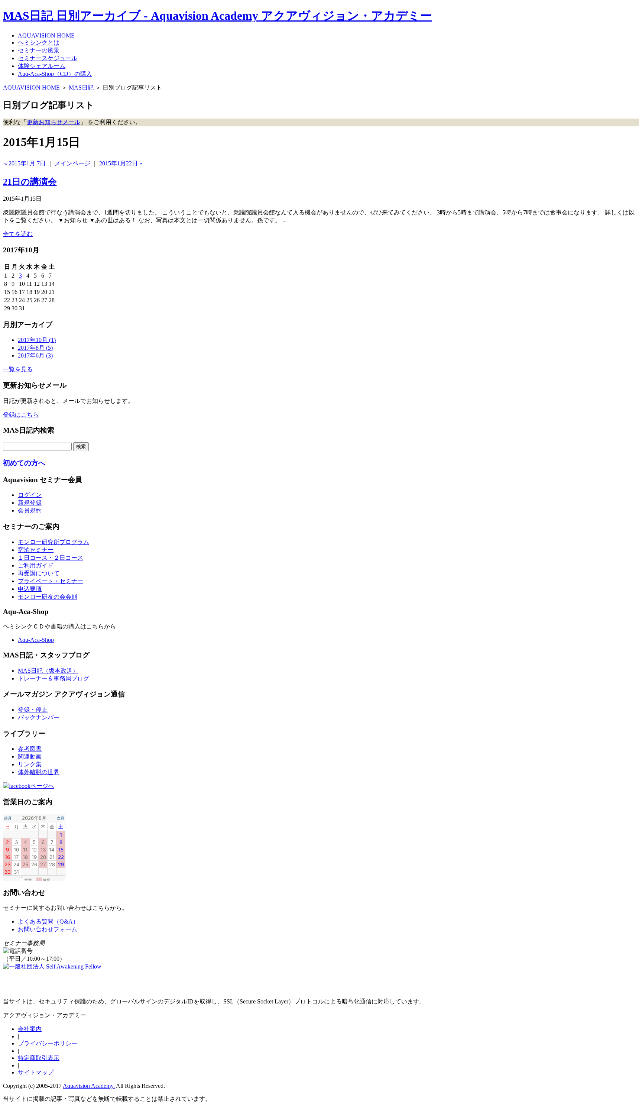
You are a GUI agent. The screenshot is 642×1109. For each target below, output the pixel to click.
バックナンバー (38, 717)
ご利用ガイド (36, 565)
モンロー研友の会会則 (47, 597)
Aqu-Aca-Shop (36, 640)
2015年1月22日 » (120, 163)
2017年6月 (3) (35, 355)
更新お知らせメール (53, 122)
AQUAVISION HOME (31, 87)
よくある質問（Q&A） (48, 921)
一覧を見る (18, 369)
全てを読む (18, 234)
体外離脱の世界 (38, 772)
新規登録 (30, 502)
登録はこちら (21, 414)
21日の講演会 (30, 182)
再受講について (38, 573)
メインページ (72, 163)
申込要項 (30, 589)
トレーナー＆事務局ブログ (53, 678)
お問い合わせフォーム (47, 929)
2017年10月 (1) (37, 340)
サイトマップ (36, 1072)
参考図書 (30, 749)
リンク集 (30, 764)
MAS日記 (81, 87)
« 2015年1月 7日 (25, 163)
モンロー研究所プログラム (53, 542)
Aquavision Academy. (89, 1086)
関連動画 (30, 756)
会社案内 (30, 1029)
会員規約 (30, 510)
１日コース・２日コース (50, 557)
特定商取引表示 (38, 1058)
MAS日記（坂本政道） (48, 670)
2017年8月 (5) (35, 348)
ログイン (30, 495)
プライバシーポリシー (47, 1043)
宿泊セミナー (36, 550)
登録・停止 (33, 710)
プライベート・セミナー (50, 581)
